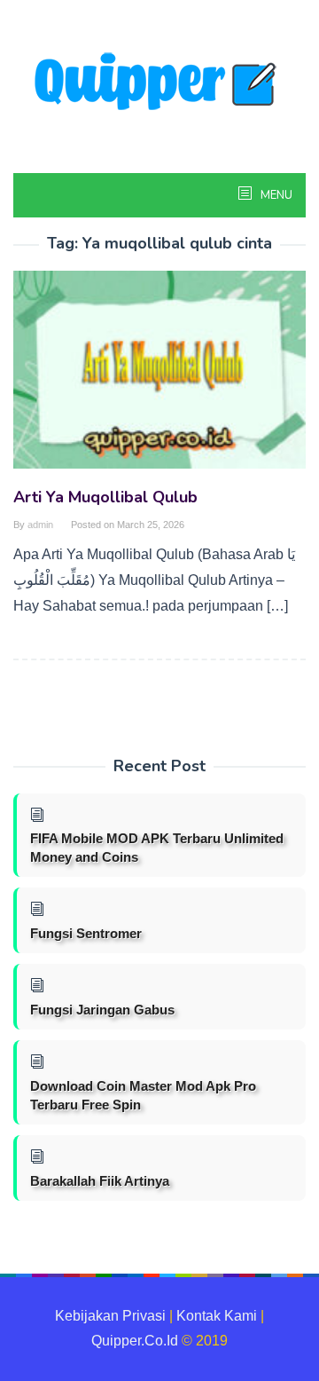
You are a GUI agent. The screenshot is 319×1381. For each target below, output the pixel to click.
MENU (275, 195)
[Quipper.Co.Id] (159, 83)
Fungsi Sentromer (86, 933)
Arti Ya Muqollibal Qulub (105, 497)
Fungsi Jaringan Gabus (102, 1009)
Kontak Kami (216, 1315)
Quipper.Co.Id (134, 1340)
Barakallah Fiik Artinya (99, 1180)
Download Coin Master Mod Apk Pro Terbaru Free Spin (143, 1095)
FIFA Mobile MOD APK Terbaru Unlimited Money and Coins (157, 847)
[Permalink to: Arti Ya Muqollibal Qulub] (159, 376)
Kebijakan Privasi (110, 1315)
